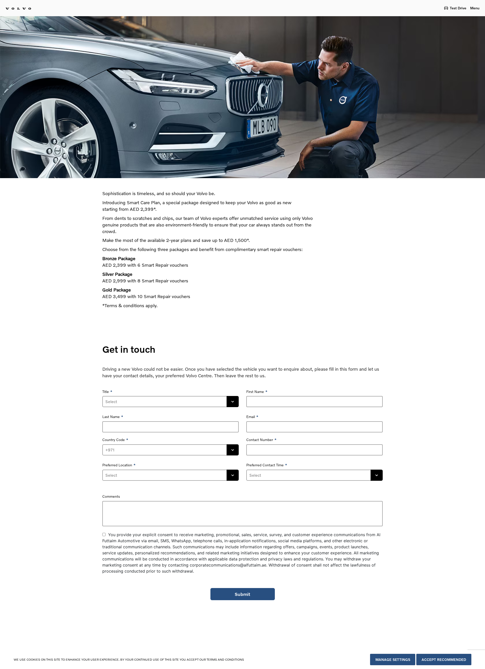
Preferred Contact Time (265, 465)
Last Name (111, 416)
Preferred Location (117, 465)
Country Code (113, 439)
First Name (255, 391)
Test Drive (458, 8)
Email (250, 416)
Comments (111, 496)
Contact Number (259, 439)
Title (105, 391)
